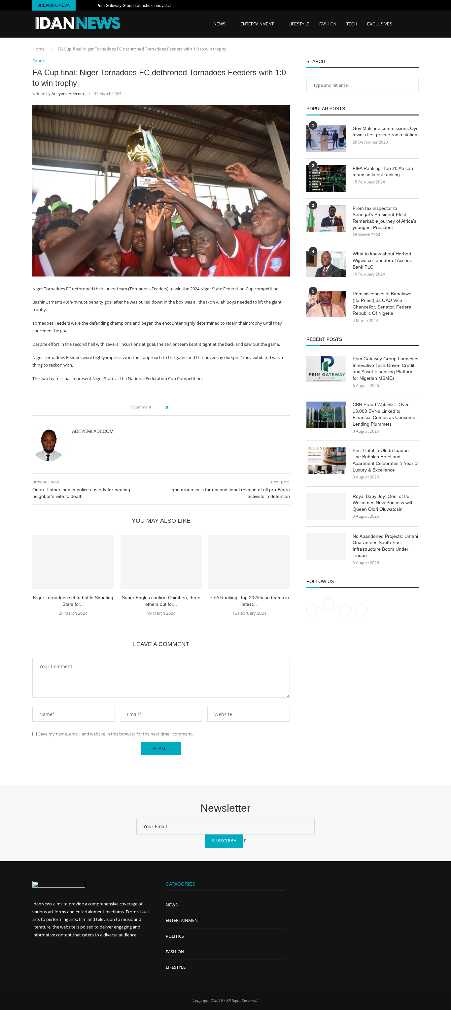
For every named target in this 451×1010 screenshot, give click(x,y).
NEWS (172, 905)
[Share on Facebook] (177, 407)
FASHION (327, 24)
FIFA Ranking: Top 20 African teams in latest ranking (383, 172)
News (220, 24)
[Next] (90, 5)
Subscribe (223, 840)
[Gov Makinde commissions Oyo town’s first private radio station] (326, 138)
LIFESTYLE (299, 24)
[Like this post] (170, 407)
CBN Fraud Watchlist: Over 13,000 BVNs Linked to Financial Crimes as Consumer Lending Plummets (385, 414)
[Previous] (82, 5)
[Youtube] (400, 5)
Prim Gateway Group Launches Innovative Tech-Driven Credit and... (157, 5)
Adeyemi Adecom (68, 93)
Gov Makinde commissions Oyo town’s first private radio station (386, 132)
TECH (351, 24)
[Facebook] (393, 5)
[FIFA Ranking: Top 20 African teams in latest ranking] (249, 562)
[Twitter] (329, 610)
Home (38, 49)
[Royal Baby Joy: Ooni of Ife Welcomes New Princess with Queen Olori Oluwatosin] (326, 506)
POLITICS (175, 936)
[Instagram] (408, 5)
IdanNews (42, 904)
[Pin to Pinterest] (186, 407)
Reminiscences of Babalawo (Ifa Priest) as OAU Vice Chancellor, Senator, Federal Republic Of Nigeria (382, 303)
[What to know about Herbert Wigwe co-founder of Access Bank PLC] (326, 264)
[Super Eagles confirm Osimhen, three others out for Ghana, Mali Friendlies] (161, 562)
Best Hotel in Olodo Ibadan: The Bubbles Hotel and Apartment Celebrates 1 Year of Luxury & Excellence (386, 460)
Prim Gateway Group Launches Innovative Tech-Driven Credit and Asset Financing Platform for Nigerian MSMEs (385, 368)
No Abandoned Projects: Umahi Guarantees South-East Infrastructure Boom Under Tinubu (385, 546)
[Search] (415, 24)
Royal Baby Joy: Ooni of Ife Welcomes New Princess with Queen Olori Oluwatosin (383, 503)
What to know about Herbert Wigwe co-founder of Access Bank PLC (382, 260)
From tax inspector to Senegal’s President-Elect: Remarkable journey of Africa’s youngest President (384, 218)
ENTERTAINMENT (257, 24)
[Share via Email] (192, 407)
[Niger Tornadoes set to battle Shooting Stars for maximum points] (73, 562)
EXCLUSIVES (379, 24)
